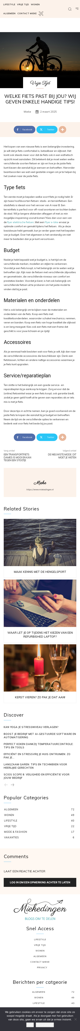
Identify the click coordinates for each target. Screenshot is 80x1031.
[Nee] (75, 1019)
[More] (62, 129)
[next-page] (12, 785)
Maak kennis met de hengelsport (40, 572)
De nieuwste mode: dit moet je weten (62, 456)
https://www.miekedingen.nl (40, 489)
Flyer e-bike (51, 222)
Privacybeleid (44, 1024)
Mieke (27, 111)
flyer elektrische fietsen (20, 222)
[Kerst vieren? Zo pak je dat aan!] (40, 668)
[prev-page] (6, 785)
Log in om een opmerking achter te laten (40, 882)
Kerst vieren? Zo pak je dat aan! (40, 697)
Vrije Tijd (40, 83)
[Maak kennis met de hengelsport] (40, 542)
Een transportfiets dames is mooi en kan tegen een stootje (17, 457)
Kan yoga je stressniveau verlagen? (31, 727)
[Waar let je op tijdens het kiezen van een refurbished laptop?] (40, 603)
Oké (30, 1024)
